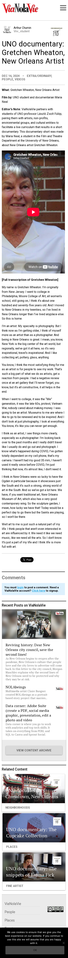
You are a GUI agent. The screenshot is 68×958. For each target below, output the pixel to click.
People (7, 79)
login (20, 587)
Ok (35, 950)
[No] (63, 943)
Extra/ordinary (39, 76)
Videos (20, 79)
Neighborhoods (17, 807)
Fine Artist (14, 886)
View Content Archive (34, 750)
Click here (38, 590)
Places (11, 846)
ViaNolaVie (13, 904)
